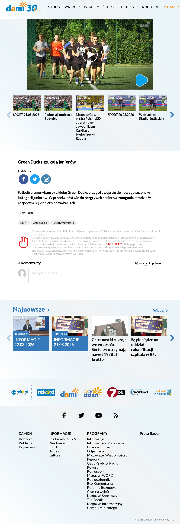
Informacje (95, 439)
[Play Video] (90, 54)
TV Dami (169, 7)
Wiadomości (96, 7)
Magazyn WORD (100, 475)
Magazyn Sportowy (102, 496)
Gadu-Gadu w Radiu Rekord (102, 465)
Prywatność (28, 447)
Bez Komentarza (100, 483)
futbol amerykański (63, 222)
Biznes (132, 7)
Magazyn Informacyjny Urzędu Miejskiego (105, 506)
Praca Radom (150, 433)
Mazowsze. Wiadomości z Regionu (107, 457)
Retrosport (96, 471)
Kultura (150, 7)
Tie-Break (95, 500)
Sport (117, 7)
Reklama (25, 443)
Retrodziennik (98, 479)
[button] (172, 114)
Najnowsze (29, 309)
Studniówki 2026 (64, 7)
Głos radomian (98, 447)
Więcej (159, 310)
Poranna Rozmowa (101, 487)
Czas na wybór (98, 492)
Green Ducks (40, 222)
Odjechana (95, 451)
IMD (172, 519)
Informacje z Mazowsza (105, 443)
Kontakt (25, 439)
